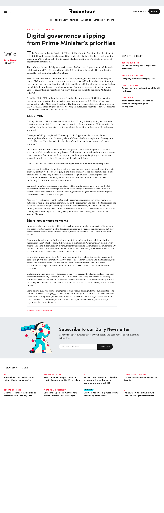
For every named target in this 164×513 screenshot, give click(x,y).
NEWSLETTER (139, 11)
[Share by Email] (15, 54)
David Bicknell (10, 59)
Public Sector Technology (41, 29)
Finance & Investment (135, 374)
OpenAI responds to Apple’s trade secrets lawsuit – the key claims (20, 394)
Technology (61, 20)
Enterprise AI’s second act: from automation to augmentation (19, 378)
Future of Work (130, 85)
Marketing (86, 20)
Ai (5, 374)
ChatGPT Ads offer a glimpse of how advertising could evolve (101, 394)
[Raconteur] (82, 11)
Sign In (154, 11)
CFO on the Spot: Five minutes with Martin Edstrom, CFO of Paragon (60, 394)
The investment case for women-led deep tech (140, 378)
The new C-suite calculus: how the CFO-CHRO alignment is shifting (140, 394)
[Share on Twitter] (6, 54)
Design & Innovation (132, 75)
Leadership (99, 20)
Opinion (89, 390)
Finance (74, 20)
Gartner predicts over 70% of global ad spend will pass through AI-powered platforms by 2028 (100, 380)
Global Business (130, 63)
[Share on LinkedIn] (10, 54)
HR (51, 20)
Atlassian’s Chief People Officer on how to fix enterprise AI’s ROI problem (62, 378)
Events (110, 20)
